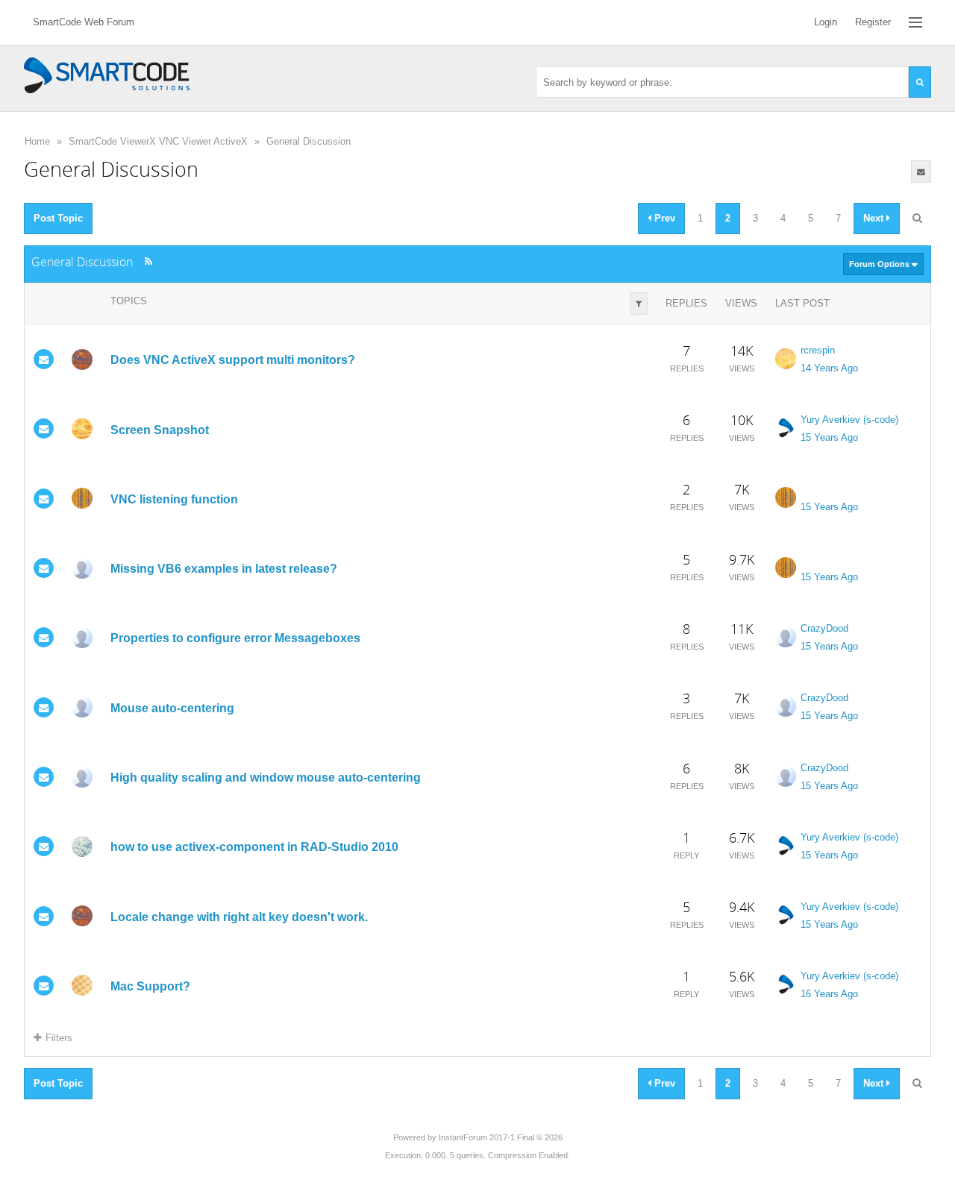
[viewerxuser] (82, 846)
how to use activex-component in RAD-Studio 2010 (254, 847)
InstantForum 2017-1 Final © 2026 (501, 1137)
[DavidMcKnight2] (82, 428)
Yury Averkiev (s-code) (849, 419)
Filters (59, 1037)
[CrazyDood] (82, 568)
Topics (128, 301)
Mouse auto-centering (172, 708)
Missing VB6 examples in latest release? (223, 568)
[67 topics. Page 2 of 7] (917, 218)
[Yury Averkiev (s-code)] (785, 428)
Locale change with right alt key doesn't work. (239, 917)
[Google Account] (82, 498)
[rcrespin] (785, 358)
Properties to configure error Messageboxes (235, 638)
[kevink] (82, 985)
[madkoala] (82, 359)
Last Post (802, 303)
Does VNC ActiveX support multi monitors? (232, 360)
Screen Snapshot (159, 429)
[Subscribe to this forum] (921, 171)
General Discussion (308, 141)
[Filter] (639, 303)
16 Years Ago (829, 993)
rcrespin (818, 350)
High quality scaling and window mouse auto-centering (265, 777)
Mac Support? (150, 986)
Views (741, 303)
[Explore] (915, 22)
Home (37, 141)
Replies (686, 303)
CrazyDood (824, 628)
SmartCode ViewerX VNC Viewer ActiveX (158, 141)
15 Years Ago (829, 437)
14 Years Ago (829, 368)
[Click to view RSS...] (148, 261)
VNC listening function (174, 499)
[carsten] (82, 637)
